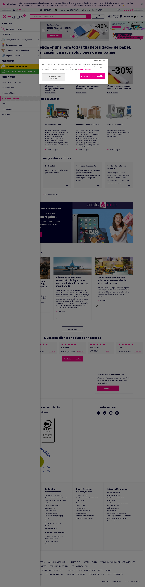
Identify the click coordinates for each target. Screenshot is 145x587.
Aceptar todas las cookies (92, 76)
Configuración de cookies (53, 77)
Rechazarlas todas (100, 60)
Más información (84, 69)
